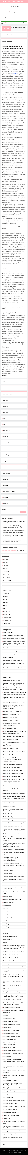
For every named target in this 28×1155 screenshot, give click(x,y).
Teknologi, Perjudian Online (10, 1103)
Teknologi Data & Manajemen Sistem (12, 1050)
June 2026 (5, 562)
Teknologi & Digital (7, 1027)
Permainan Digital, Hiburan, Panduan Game (13, 876)
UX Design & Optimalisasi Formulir (11, 1131)
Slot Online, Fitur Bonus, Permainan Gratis (13, 951)
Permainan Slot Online (8, 902)
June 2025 (5, 599)
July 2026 (5, 559)
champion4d (15, 73)
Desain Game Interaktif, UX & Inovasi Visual (14, 654)
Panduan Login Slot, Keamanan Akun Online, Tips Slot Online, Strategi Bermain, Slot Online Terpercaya (14, 838)
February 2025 (6, 611)
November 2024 (7, 620)
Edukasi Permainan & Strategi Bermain (12, 668)
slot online (5, 942)
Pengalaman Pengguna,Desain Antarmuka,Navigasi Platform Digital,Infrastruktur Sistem (10, 859)
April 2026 (5, 568)
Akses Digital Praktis (8, 632)
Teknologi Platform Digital (9, 1091)
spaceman (5, 485)
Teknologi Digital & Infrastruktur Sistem (13, 1053)
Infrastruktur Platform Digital (10, 717)
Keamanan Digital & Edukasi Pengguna (12, 770)
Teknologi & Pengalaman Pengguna (12, 1036)
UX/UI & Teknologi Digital (9, 1134)
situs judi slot (6, 911)
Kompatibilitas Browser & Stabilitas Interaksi (14, 793)
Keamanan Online (7, 786)
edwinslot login (7, 677)
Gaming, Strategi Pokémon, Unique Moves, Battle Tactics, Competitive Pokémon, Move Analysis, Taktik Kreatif (14, 706)
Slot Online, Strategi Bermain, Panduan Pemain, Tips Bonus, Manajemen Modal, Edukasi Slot (13, 976)
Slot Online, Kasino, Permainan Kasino (12, 961)
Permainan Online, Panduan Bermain (12, 899)
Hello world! (21, 550)
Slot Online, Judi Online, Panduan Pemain (13, 958)
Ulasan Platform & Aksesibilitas (11, 1115)
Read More (4, 375)
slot (4, 424)
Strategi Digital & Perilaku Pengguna (12, 999)
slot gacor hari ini (7, 442)
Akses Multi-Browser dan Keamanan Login (13, 635)
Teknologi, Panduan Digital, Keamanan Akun (14, 1100)
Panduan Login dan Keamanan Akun (12, 834)
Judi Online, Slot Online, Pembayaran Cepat (13, 736)
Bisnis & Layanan (7, 648)
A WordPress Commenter (9, 550)
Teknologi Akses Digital (9, 1047)
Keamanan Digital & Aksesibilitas (11, 767)
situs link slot (6, 430)
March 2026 (6, 571)
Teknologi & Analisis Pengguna (10, 1021)
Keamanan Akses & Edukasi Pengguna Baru (14, 751)
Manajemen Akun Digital (9, 806)
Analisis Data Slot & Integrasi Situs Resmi (13, 638)
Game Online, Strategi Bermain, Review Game (14, 702)
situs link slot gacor (8, 394)
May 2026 (5, 565)
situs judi (5, 908)
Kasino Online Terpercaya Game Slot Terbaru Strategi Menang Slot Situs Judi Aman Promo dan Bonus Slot (14, 744)
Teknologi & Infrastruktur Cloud (11, 1030)
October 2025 (6, 587)
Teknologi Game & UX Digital (10, 1080)
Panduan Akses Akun (8, 814)
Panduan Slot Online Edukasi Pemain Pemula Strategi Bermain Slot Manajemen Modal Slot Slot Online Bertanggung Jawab (14, 845)
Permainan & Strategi (8, 870)
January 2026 (6, 578)
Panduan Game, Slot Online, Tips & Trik (12, 826)
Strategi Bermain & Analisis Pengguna (12, 992)
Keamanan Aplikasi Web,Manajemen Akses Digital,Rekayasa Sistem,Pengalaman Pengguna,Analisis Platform (14, 759)
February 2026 (6, 575)
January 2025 (6, 614)
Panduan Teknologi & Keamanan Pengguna (13, 849)
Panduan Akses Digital (8, 817)
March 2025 (6, 608)
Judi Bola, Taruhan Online (9, 728)
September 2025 (7, 590)
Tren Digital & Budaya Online (10, 1109)
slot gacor (5, 406)
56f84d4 (6, 51)
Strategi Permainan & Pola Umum (11, 1007)
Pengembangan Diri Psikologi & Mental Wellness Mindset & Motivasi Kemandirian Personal (13, 865)
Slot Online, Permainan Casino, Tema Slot (13, 967)
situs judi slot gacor (8, 914)
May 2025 (5, 602)
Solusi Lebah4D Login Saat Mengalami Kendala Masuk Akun (12, 1)
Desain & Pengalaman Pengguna (11, 651)
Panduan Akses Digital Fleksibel (11, 820)
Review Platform (7, 905)
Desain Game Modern (8, 657)
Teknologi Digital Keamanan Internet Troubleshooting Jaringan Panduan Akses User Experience (13, 1061)
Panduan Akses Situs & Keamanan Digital (13, 823)
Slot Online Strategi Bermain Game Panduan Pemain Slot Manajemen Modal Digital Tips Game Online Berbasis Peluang (14, 947)
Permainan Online (7, 896)
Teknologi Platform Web (9, 1097)
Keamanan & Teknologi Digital (10, 748)
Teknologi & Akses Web (9, 1018)
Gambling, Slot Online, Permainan (11, 680)
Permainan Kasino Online (9, 884)
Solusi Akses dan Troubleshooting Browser (14, 986)
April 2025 (5, 605)
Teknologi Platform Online (9, 1094)
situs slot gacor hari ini (9, 491)
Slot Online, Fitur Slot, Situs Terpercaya (12, 954)
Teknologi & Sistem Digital (9, 1039)
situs (4, 418)
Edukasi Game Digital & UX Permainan (12, 660)
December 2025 (7, 581)
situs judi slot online (8, 918)
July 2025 (5, 596)
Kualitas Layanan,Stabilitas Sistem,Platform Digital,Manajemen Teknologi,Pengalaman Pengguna (14, 798)
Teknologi (5, 1015)
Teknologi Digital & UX (8, 1056)
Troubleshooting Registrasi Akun (11, 1112)
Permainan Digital (7, 873)
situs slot (5, 400)
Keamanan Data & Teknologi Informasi (12, 764)
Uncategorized (6, 1118)
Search (4, 509)
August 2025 (6, 593)
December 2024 (7, 617)
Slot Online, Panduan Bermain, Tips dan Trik (14, 964)
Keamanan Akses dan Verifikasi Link (12, 754)
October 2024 (6, 623)
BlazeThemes (17, 1152)
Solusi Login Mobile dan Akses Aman (12, 989)
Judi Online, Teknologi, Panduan (11, 739)
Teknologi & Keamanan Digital (10, 1033)
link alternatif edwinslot (9, 803)
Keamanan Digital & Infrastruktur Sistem (13, 773)
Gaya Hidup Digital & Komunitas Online (12, 711)
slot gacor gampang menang (10, 936)
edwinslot (5, 671)
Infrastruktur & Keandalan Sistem (11, 714)
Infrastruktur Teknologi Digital (10, 720)
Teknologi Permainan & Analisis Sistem (13, 1088)
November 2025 (7, 584)
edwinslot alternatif (8, 674)
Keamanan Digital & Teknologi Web (11, 776)
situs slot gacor (7, 455)
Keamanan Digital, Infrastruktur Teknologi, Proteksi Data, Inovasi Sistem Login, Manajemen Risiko (13, 781)
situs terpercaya (7, 467)
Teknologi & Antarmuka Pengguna (11, 1024)
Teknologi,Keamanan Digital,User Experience (14, 1106)
